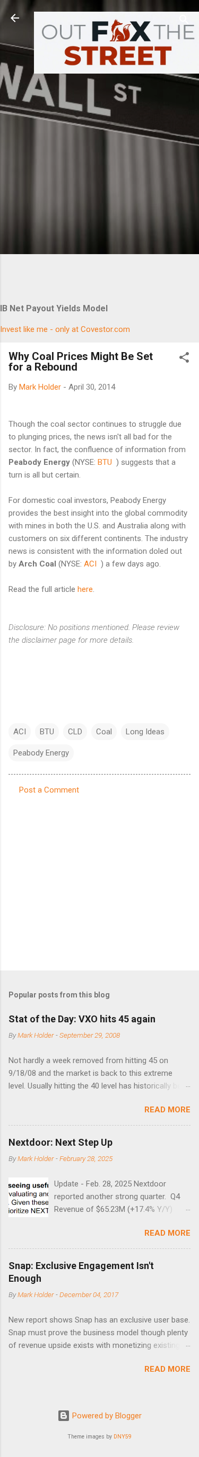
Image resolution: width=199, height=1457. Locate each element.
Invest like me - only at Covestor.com (65, 329)
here (85, 589)
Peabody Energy (41, 753)
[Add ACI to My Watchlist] (100, 564)
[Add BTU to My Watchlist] (115, 462)
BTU (105, 462)
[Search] (184, 21)
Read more (167, 1109)
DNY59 (123, 1436)
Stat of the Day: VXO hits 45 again (81, 1018)
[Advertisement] (99, 177)
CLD (75, 731)
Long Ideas (145, 731)
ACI (90, 564)
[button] (184, 359)
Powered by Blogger (106, 1415)
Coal (104, 731)
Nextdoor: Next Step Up (60, 1142)
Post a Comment (49, 790)
